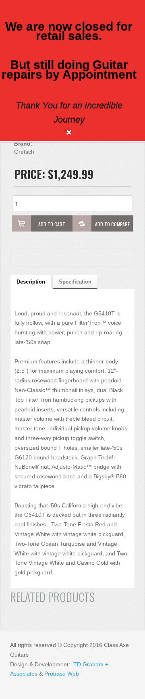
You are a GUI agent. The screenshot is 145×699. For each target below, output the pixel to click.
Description (31, 282)
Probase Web (61, 673)
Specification (75, 282)
